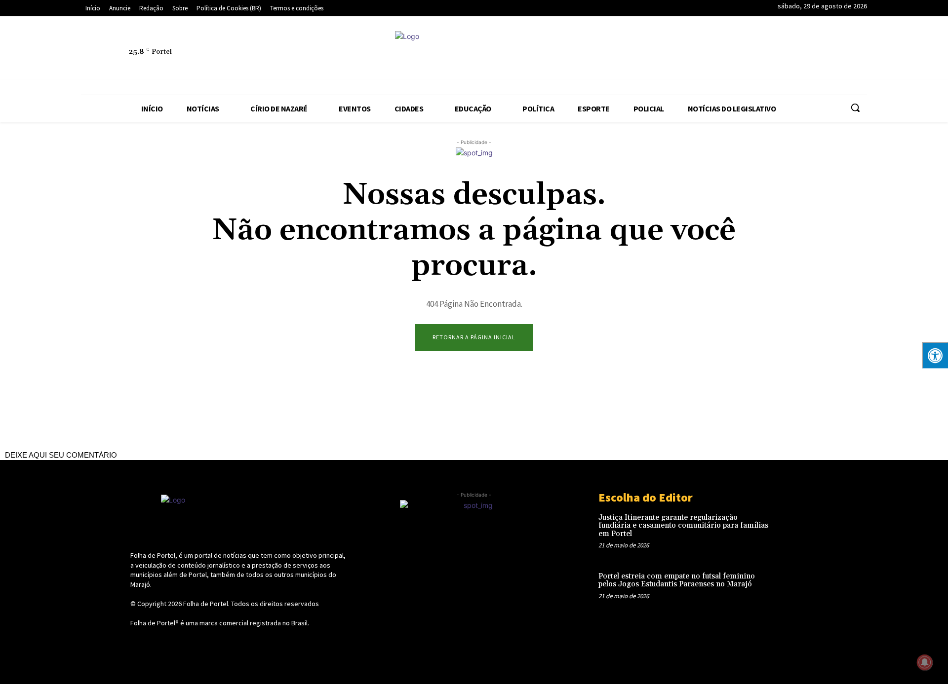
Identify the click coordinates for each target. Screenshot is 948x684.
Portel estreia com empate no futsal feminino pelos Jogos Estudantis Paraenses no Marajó (676, 580)
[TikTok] (787, 57)
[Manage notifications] (925, 662)
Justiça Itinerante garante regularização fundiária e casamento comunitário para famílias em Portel (683, 526)
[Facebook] (697, 57)
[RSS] (742, 57)
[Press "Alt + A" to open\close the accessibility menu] (935, 355)
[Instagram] (719, 57)
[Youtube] (856, 57)
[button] (855, 107)
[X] (810, 57)
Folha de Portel (205, 603)
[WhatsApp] (833, 57)
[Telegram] (765, 57)
